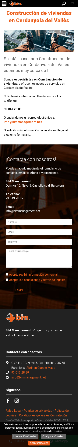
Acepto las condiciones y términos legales (37, 280)
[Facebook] (10, 402)
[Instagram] (18, 402)
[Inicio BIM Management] (18, 321)
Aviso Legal (13, 410)
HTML (57, 420)
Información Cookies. (25, 436)
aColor (39, 420)
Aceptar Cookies (39, 442)
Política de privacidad (38, 410)
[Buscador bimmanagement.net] (64, 5)
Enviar (19, 290)
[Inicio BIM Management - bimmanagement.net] (15, 3)
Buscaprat (27, 420)
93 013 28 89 (14, 198)
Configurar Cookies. (53, 436)
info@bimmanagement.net (23, 211)
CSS (65, 420)
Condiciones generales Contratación (43, 415)
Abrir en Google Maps (40, 368)
